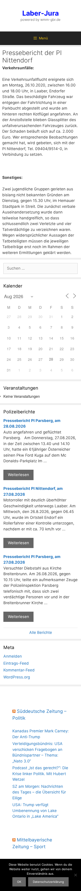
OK (19, 882)
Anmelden (12, 656)
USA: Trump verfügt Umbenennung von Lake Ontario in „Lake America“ (35, 810)
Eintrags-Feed (16, 663)
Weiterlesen (18, 474)
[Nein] (75, 875)
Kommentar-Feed (19, 670)
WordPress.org (16, 677)
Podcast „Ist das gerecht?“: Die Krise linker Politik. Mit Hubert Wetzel (40, 774)
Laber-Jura (40, 13)
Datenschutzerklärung (48, 882)
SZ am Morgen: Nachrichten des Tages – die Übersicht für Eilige (39, 792)
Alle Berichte (40, 632)
